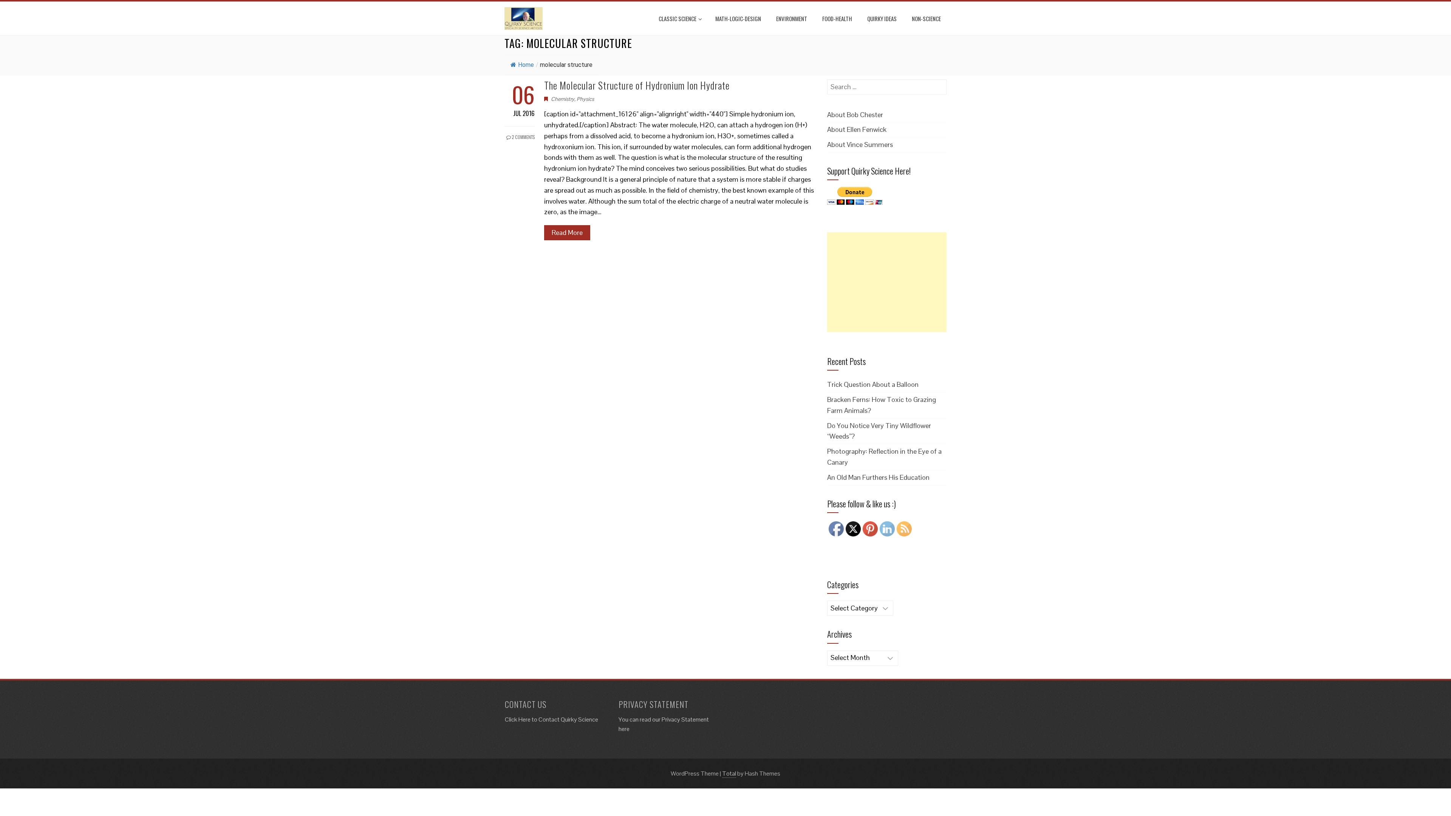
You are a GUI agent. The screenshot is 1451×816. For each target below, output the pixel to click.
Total (729, 773)
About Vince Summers (860, 144)
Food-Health (837, 18)
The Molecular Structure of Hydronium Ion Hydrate (637, 85)
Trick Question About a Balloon (873, 384)
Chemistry (562, 99)
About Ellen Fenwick (856, 129)
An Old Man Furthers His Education (878, 477)
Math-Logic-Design (738, 18)
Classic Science (677, 18)
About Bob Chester (855, 114)
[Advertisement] (887, 282)
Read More (567, 232)
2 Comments (523, 137)
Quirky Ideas (882, 18)
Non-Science (926, 18)
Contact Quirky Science (568, 719)
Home (526, 64)
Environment (791, 18)
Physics (585, 99)
